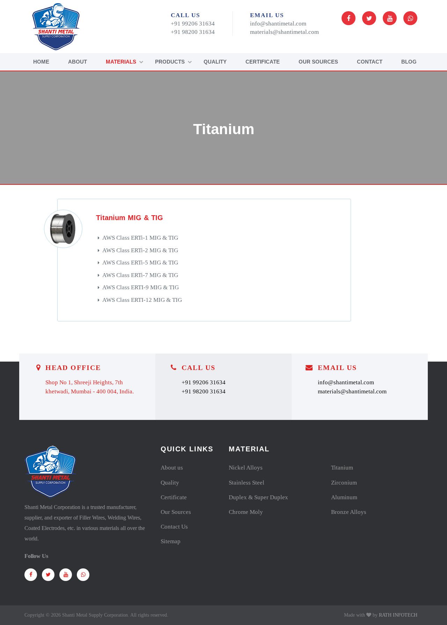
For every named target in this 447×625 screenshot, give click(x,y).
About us (172, 467)
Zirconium (344, 482)
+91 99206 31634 (193, 23)
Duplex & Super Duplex (258, 497)
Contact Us (174, 526)
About (77, 62)
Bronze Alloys (348, 512)
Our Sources (318, 62)
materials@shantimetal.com (284, 32)
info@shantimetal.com (278, 23)
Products (170, 62)
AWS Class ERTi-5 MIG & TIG (140, 262)
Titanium (342, 467)
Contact (369, 62)
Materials (121, 62)
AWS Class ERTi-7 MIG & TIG (140, 275)
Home (41, 62)
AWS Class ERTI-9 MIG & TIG (140, 287)
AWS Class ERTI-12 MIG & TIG (142, 300)
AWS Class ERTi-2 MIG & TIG (140, 250)
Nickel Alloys (246, 467)
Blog (409, 62)
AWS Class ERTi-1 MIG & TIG (140, 237)
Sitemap (171, 541)
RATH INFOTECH (398, 615)
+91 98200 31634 (193, 32)
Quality (215, 62)
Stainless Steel (246, 482)
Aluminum (344, 497)
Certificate (263, 62)
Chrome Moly (246, 512)
